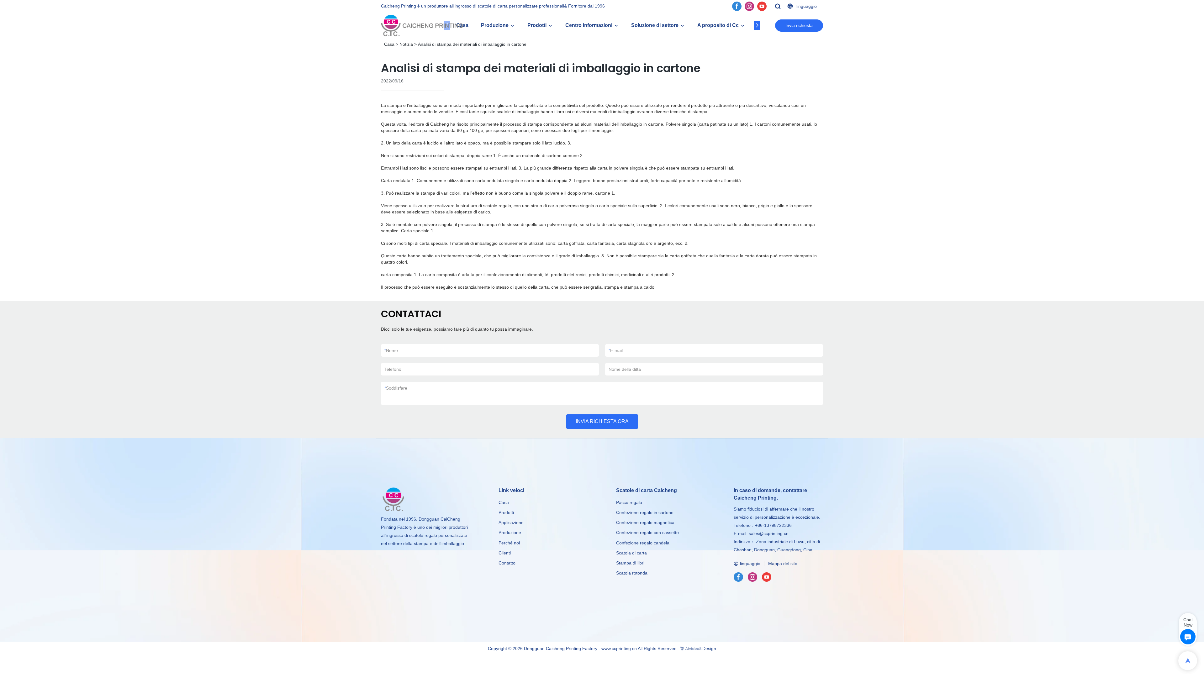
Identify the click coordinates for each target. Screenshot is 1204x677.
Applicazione (511, 522)
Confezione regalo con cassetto (647, 532)
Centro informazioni (588, 25)
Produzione (495, 25)
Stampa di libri (630, 562)
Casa (389, 44)
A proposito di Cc (718, 25)
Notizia (406, 44)
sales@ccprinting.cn (769, 533)
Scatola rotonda (631, 572)
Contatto (507, 562)
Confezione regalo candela (642, 542)
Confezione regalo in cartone (644, 512)
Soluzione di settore (655, 25)
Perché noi (509, 542)
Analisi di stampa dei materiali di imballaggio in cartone (472, 44)
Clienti (505, 552)
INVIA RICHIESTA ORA (602, 421)
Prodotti (537, 25)
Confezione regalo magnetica (645, 522)
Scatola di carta (631, 552)
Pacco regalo (629, 502)
